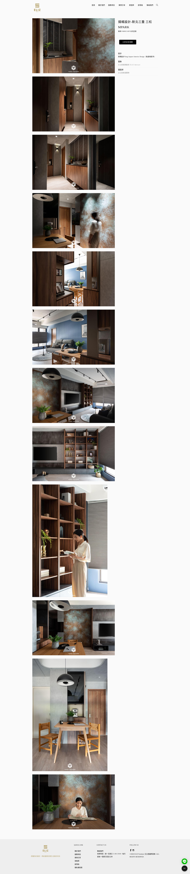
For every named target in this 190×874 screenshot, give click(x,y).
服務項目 (111, 6)
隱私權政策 (78, 867)
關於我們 (101, 5)
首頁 (93, 5)
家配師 (132, 6)
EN (184, 868)
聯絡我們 (150, 5)
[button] (127, 42)
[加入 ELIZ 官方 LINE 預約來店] (184, 861)
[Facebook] (131, 850)
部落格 (140, 6)
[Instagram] (133, 850)
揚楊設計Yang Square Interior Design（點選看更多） (137, 56)
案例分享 (122, 6)
